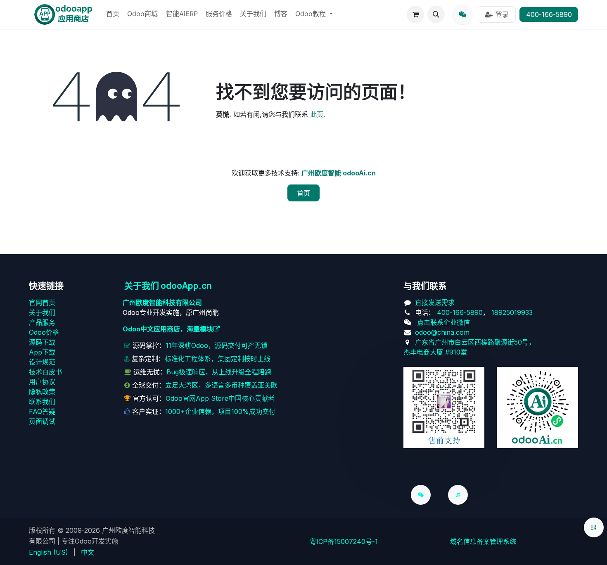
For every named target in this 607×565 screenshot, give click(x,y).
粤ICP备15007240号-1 (344, 541)
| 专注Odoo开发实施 (87, 541)
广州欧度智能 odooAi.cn (338, 173)
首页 (303, 193)
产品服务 (42, 322)
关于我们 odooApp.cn (168, 285)
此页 (316, 114)
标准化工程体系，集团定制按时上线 (217, 359)
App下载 (42, 352)
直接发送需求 (435, 302)
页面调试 (42, 421)
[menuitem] (113, 14)
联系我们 (42, 401)
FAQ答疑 (42, 411)
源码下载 (42, 342)
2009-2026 (83, 530)
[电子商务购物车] (415, 14)
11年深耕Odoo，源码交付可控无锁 (217, 345)
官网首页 (42, 302)
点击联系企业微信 (443, 322)
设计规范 (42, 362)
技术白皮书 (45, 372)
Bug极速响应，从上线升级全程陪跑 (218, 372)
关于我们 (42, 312)
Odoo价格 (44, 332)
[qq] (462, 14)
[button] (436, 14)
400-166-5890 (549, 14)
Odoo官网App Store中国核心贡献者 (220, 398)
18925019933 (512, 312)
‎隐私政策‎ (42, 392)
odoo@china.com (442, 332)
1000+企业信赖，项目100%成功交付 (220, 411)
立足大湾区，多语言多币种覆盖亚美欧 (221, 385)
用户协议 (42, 382)
